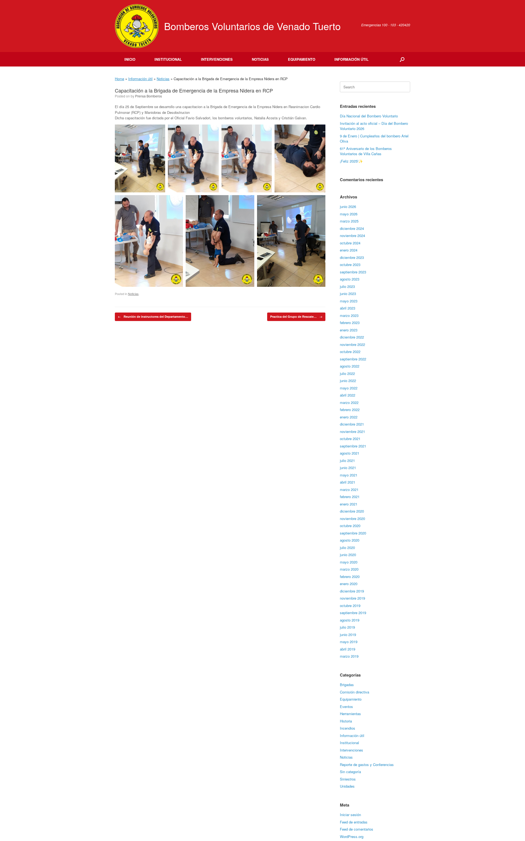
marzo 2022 (349, 402)
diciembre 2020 (352, 511)
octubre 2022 (350, 351)
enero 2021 (348, 504)
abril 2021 (347, 482)
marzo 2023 (349, 315)
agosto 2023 (349, 279)
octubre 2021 (350, 438)
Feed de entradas (354, 822)
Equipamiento (301, 59)
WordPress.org (351, 836)
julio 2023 (347, 286)
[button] (402, 59)
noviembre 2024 (352, 235)
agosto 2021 (349, 453)
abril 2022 (347, 395)
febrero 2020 (350, 576)
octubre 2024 (350, 242)
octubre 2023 (350, 264)
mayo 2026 (348, 213)
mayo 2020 (348, 562)
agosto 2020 (349, 540)
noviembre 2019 (352, 598)
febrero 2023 (350, 322)
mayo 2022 (348, 388)
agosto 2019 (349, 620)
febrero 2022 (350, 409)
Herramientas (350, 713)
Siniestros (348, 779)
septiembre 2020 (353, 533)
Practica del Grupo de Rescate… (296, 316)
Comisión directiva (354, 692)
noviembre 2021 (352, 431)
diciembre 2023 (352, 257)
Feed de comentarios (356, 829)
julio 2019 (347, 627)
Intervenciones (217, 59)
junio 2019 (348, 634)
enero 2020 (348, 583)
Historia (346, 721)
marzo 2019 (349, 656)
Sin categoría (350, 771)
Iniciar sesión (350, 814)
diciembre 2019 (352, 591)
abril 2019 (347, 649)
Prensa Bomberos (148, 96)
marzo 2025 (349, 221)
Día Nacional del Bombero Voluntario (369, 116)
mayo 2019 (348, 641)
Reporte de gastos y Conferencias (367, 764)
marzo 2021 (349, 489)
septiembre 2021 (353, 446)
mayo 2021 (348, 475)
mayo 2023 (348, 301)
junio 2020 (348, 554)
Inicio (129, 59)
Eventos (346, 706)
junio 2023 (348, 293)
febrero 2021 (350, 496)
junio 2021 (348, 467)
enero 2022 (348, 417)
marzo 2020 (349, 569)
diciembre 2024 (352, 228)
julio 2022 (347, 373)
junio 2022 (348, 380)
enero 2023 (348, 330)
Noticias (260, 59)
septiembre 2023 (353, 271)
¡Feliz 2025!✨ (351, 161)
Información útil (351, 59)
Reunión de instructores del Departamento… (153, 316)
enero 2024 (348, 250)
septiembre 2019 (353, 612)
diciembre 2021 (352, 424)
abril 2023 (347, 308)
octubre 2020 (350, 525)
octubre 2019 (350, 605)
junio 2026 (348, 206)
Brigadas (347, 684)
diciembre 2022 (352, 337)
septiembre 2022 (353, 359)
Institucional (168, 59)
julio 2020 (347, 547)
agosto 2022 (349, 366)
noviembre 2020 (352, 518)
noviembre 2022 (352, 344)
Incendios (347, 728)
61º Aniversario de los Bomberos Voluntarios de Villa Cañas (366, 151)
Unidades (347, 786)
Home (119, 78)
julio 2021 (347, 460)
